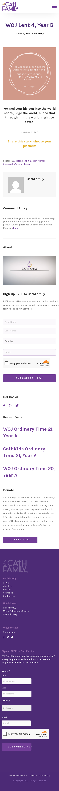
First (4, 675)
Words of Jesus (22, 164)
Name (6, 671)
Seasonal (8, 164)
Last (4, 688)
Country (6, 700)
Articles (17, 160)
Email (6, 717)
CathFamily (38, 33)
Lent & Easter (29, 160)
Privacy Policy (44, 775)
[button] (29, 270)
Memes (41, 160)
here (15, 228)
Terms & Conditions (28, 775)
